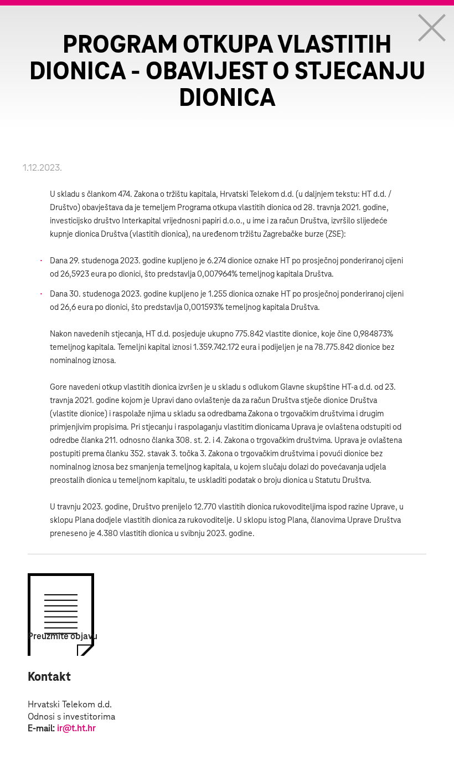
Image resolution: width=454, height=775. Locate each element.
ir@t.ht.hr (76, 728)
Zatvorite (432, 28)
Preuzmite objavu (62, 636)
